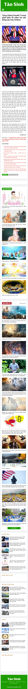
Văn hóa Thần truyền (13, 174)
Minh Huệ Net (12, 681)
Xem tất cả (23, 303)
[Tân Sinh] (14, 3)
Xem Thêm (14, 528)
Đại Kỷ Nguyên (4, 681)
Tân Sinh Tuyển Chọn (8, 584)
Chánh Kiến (18, 681)
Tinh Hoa (24, 681)
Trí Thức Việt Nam (13, 683)
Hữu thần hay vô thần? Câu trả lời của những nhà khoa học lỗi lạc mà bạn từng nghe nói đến (14, 139)
